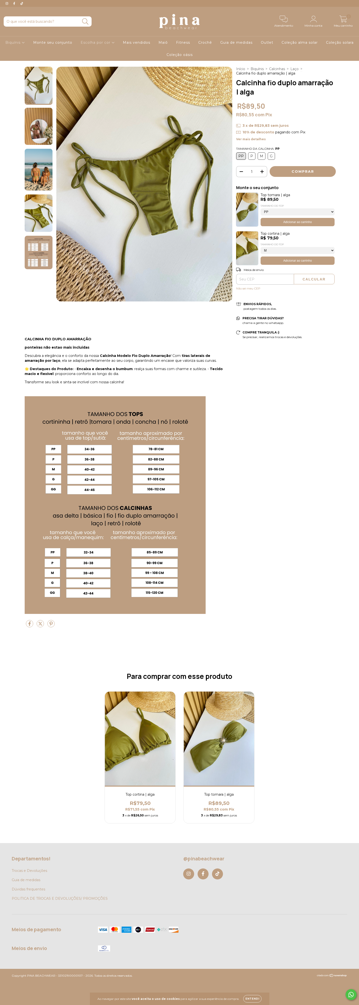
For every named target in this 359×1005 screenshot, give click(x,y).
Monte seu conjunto (52, 42)
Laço (294, 69)
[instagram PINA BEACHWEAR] (7, 3)
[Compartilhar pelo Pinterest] (51, 626)
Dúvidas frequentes (28, 889)
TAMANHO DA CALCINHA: (258, 148)
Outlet (267, 42)
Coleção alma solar (300, 42)
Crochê (205, 42)
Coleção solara (340, 42)
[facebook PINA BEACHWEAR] (14, 3)
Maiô (163, 42)
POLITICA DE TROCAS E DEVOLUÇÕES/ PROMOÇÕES (60, 898)
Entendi (252, 998)
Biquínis (13, 42)
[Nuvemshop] (332, 976)
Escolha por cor (96, 42)
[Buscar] (85, 21)
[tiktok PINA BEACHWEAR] (22, 3)
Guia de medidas (236, 42)
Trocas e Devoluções (29, 870)
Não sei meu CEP (248, 288)
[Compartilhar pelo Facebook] (30, 626)
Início (240, 69)
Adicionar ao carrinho (297, 222)
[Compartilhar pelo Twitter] (41, 626)
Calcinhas (277, 69)
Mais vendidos (136, 42)
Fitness (183, 42)
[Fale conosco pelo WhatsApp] (351, 994)
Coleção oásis (180, 55)
